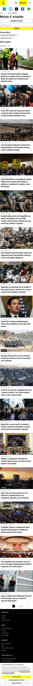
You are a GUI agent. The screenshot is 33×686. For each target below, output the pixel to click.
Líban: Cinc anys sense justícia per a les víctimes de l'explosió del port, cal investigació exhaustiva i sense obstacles (15, 495)
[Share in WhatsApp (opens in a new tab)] (29, 9)
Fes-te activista (5, 633)
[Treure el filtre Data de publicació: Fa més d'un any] (17, 35)
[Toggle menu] (30, 3)
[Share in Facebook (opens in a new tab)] (23, 9)
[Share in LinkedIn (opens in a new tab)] (4, 9)
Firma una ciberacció (7, 628)
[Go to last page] (27, 606)
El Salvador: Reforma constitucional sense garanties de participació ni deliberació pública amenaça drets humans (15, 529)
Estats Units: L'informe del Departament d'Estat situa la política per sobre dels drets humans (15, 323)
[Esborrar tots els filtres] (13, 38)
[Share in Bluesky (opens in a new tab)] (10, 9)
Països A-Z (4, 650)
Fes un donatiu (5, 635)
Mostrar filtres (17, 21)
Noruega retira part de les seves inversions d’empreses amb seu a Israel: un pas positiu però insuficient (16, 358)
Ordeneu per (3, 46)
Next (20, 606)
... (5, 13)
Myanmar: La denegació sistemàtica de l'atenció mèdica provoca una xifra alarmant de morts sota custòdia (16, 461)
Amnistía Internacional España (9, 658)
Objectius (4, 618)
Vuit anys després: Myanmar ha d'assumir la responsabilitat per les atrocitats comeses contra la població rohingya (15, 147)
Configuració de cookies (16, 680)
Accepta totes (16, 677)
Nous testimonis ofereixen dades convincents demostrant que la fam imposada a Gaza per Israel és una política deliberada (16, 255)
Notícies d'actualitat (6, 643)
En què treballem (12, 13)
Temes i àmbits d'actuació (8, 648)
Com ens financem (6, 620)
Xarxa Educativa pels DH (7, 660)
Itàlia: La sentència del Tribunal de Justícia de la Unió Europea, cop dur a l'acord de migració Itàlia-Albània (16, 598)
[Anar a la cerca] (16, 3)
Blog (3, 645)
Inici (1, 13)
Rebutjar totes (16, 683)
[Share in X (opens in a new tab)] (16, 9)
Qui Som (4, 615)
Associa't (22, 3)
